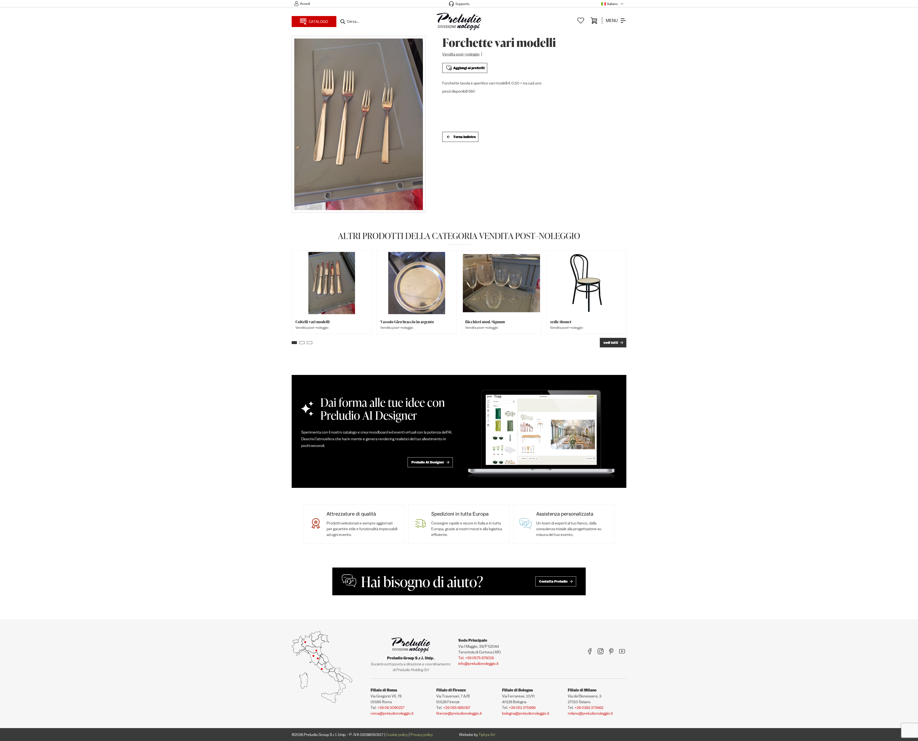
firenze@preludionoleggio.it (459, 713)
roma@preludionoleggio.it (392, 713)
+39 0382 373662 (588, 707)
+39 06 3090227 (390, 707)
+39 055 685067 (456, 707)
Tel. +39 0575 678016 (476, 658)
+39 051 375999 (522, 707)
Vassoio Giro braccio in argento (407, 321)
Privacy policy (421, 734)
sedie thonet (560, 321)
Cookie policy (397, 734)
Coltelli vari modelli (312, 321)
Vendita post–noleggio (461, 54)
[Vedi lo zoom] (358, 124)
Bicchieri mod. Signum (485, 321)
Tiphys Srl (487, 734)
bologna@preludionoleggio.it (525, 713)
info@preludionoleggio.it (478, 663)
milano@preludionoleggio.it (590, 713)
